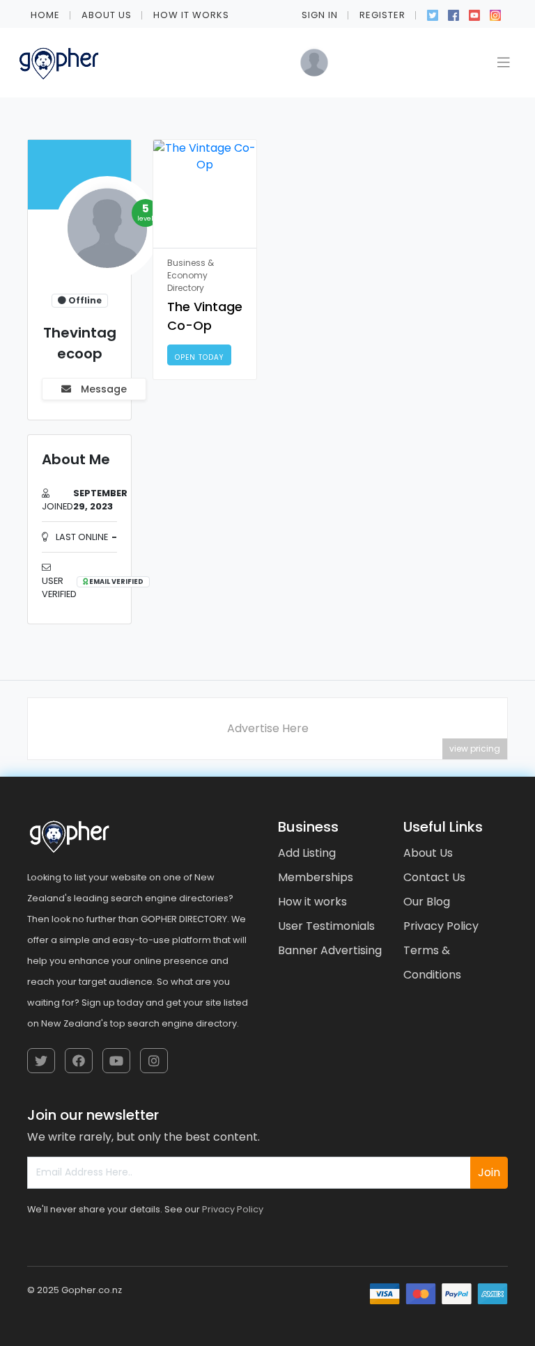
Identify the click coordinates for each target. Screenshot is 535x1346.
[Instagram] (495, 13)
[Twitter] (432, 13)
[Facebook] (453, 13)
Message (102, 389)
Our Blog (426, 902)
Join (489, 1172)
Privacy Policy (441, 926)
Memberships (315, 877)
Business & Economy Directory (190, 275)
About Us (107, 15)
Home (45, 15)
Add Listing (307, 853)
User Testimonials (326, 926)
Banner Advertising (330, 950)
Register (382, 15)
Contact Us (434, 877)
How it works (191, 15)
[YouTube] (474, 13)
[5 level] (104, 233)
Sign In (320, 15)
